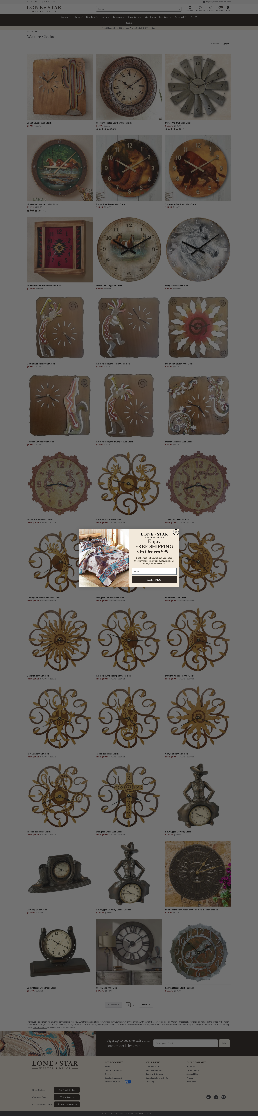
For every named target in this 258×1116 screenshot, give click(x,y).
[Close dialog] (176, 532)
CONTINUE (154, 579)
